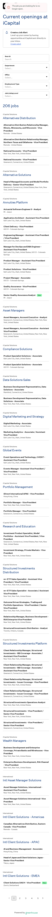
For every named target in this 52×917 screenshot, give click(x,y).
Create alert (16, 44)
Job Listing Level (11, 93)
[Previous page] (9, 898)
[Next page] (42, 898)
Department (9, 66)
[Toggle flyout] (46, 67)
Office (7, 75)
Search (8, 56)
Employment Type (12, 84)
